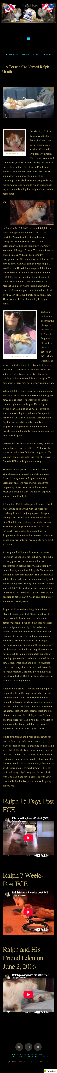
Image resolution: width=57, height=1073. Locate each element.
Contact (45, 1057)
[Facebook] (19, 1047)
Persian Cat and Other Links (24, 1057)
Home (13, 1055)
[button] (28, 38)
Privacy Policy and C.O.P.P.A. (32, 1055)
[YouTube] (28, 1047)
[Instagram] (38, 1047)
